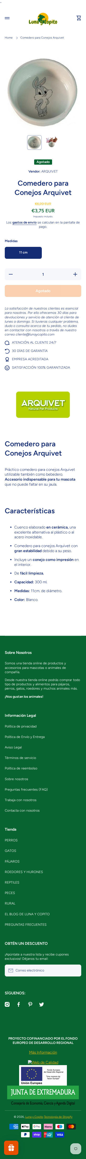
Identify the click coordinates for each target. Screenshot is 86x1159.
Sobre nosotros (16, 779)
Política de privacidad (21, 726)
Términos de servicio (20, 758)
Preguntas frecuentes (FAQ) (26, 790)
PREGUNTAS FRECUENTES (26, 925)
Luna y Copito (34, 1116)
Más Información (43, 1052)
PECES (10, 893)
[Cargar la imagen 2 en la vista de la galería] (51, 141)
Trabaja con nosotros (21, 800)
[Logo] (43, 18)
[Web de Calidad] (43, 1062)
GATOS (10, 851)
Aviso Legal (13, 747)
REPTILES (12, 882)
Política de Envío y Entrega (25, 737)
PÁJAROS (12, 861)
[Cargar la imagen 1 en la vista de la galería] (34, 142)
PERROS (11, 840)
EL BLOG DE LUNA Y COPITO (27, 914)
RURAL (10, 903)
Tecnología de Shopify (58, 1116)
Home (9, 37)
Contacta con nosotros (22, 810)
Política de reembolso (21, 768)
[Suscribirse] (75, 970)
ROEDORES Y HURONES (24, 872)
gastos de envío (24, 222)
